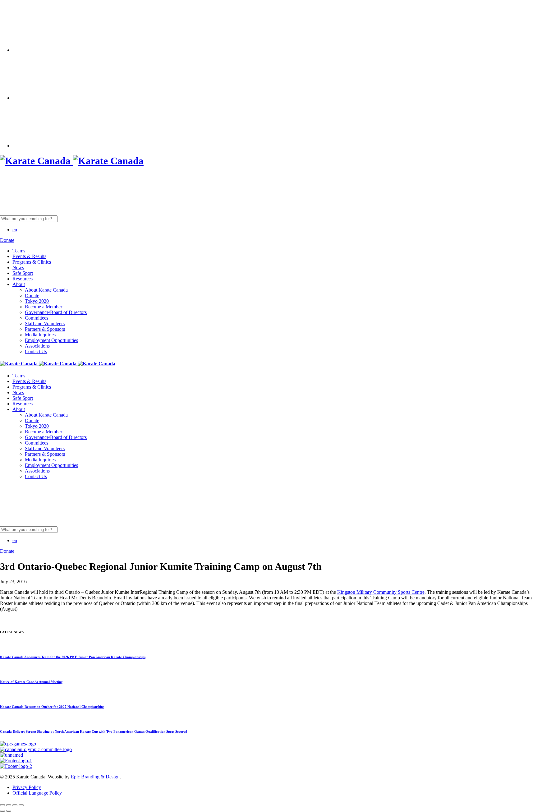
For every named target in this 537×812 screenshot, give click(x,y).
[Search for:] (76, 218)
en (14, 229)
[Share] (8, 805)
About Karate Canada (46, 290)
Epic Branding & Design (95, 776)
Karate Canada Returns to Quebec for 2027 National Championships (52, 706)
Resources (22, 278)
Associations (37, 345)
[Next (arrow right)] (8, 811)
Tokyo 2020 (37, 301)
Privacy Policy (26, 787)
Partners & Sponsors (45, 329)
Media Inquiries (40, 334)
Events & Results (29, 256)
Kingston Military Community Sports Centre (381, 592)
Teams (18, 250)
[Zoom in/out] (21, 805)
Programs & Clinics (31, 262)
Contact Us (36, 351)
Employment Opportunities (51, 340)
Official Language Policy (37, 793)
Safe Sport (22, 273)
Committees (36, 318)
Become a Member (43, 306)
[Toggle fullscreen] (14, 805)
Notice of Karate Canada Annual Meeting (31, 682)
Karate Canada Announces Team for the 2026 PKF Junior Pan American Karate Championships (72, 657)
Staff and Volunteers (45, 323)
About (18, 284)
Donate (32, 295)
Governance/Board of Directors (56, 312)
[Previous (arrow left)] (2, 811)
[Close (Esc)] (2, 805)
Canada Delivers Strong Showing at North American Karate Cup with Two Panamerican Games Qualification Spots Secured (93, 731)
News (18, 267)
